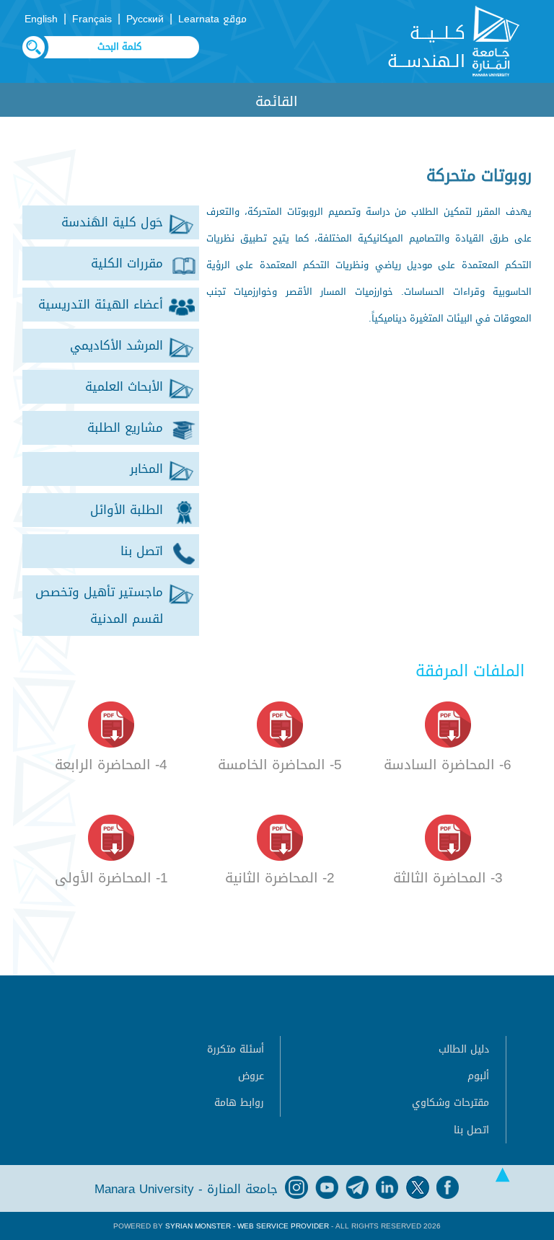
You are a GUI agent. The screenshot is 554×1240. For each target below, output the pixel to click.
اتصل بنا (471, 1130)
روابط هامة (239, 1102)
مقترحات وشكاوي (450, 1102)
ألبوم (478, 1076)
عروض (251, 1076)
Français (92, 19)
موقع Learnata (212, 19)
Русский (145, 19)
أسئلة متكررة (235, 1049)
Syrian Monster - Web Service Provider (247, 1226)
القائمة (276, 101)
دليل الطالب (464, 1049)
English (41, 19)
